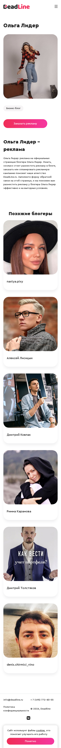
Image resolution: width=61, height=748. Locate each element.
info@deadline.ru (13, 700)
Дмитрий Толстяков (21, 587)
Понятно (30, 741)
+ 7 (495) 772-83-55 (42, 700)
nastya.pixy (15, 281)
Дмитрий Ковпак (19, 434)
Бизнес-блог (13, 108)
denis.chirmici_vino (20, 664)
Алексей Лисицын (20, 358)
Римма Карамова (19, 511)
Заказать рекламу (25, 123)
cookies (40, 730)
